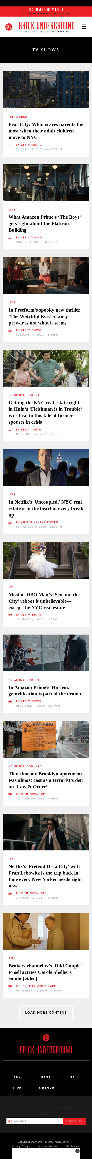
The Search (18, 117)
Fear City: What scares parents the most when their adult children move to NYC (46, 131)
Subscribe (74, 1121)
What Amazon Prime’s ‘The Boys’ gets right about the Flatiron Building (45, 223)
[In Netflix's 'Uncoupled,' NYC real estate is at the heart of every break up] (46, 467)
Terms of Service (47, 1146)
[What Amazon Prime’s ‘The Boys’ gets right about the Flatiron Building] (46, 182)
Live (12, 209)
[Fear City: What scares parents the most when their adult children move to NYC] (46, 89)
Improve (46, 1088)
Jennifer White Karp (38, 986)
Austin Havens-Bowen (39, 522)
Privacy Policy (20, 1146)
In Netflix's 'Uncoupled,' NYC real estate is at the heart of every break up (46, 508)
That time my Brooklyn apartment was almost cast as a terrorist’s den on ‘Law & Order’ (46, 780)
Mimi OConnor (33, 794)
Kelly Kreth (31, 330)
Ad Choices (72, 1146)
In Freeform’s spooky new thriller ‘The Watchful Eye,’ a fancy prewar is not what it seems (44, 316)
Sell (12, 958)
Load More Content (46, 1012)
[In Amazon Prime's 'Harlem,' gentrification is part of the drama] (46, 653)
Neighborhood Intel (26, 395)
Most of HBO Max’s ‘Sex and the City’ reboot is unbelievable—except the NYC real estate (44, 601)
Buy (17, 1077)
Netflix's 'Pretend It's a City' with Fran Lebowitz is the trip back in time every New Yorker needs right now (45, 876)
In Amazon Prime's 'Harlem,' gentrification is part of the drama (45, 690)
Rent (46, 1077)
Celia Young (31, 145)
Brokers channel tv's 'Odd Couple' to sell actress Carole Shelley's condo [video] (45, 972)
